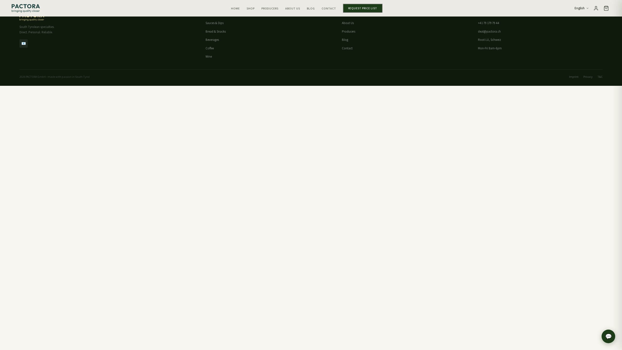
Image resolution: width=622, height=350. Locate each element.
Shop (251, 8)
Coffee (210, 48)
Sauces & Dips (215, 23)
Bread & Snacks (216, 31)
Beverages (212, 40)
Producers (270, 8)
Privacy (588, 77)
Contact (329, 8)
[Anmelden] (596, 8)
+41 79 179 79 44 (488, 23)
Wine (209, 56)
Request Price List (362, 8)
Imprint (574, 77)
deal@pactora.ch (489, 31)
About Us (292, 8)
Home (235, 8)
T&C (600, 77)
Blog (311, 8)
